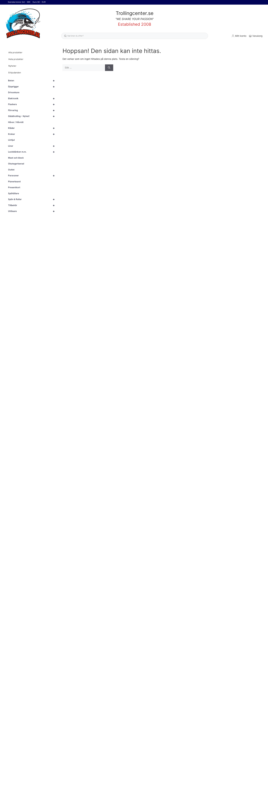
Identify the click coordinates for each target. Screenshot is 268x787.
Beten (31, 80)
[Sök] (109, 67)
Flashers (31, 104)
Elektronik (31, 98)
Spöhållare (13, 193)
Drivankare (13, 92)
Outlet (11, 169)
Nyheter (12, 66)
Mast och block (16, 157)
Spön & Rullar (31, 199)
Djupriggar (31, 86)
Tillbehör (31, 205)
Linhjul (11, 140)
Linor (31, 146)
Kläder (31, 128)
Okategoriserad (16, 163)
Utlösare (31, 211)
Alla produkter (15, 52)
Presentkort (14, 187)
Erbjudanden (14, 72)
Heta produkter (15, 59)
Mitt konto (240, 36)
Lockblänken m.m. (31, 152)
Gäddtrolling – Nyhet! (31, 116)
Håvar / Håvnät (16, 122)
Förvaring (31, 110)
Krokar (31, 134)
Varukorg (257, 36)
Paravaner (31, 175)
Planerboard (14, 181)
